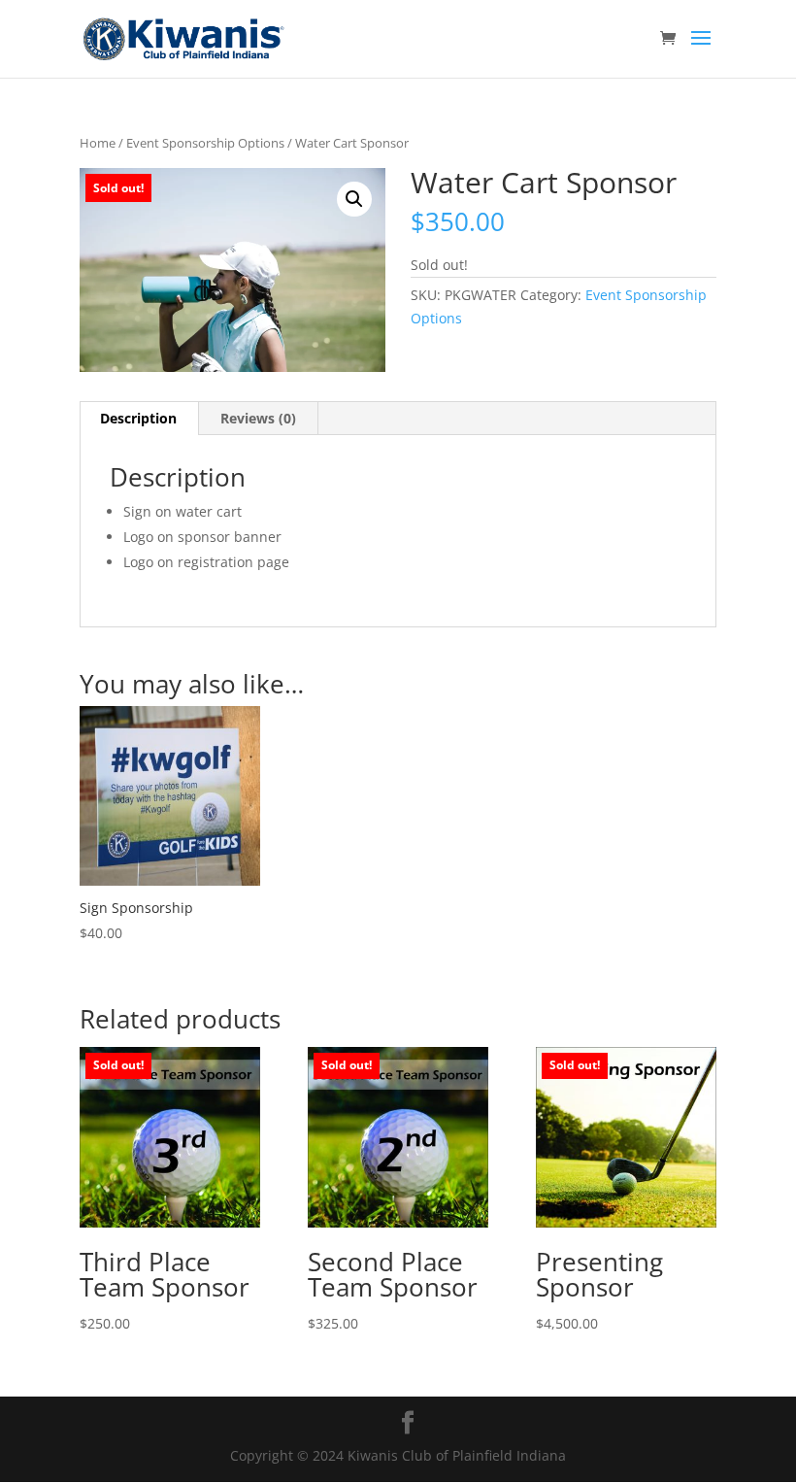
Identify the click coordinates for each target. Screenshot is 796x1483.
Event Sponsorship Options (205, 143)
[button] (354, 199)
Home (98, 143)
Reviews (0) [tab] (258, 418)
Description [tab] (138, 418)
